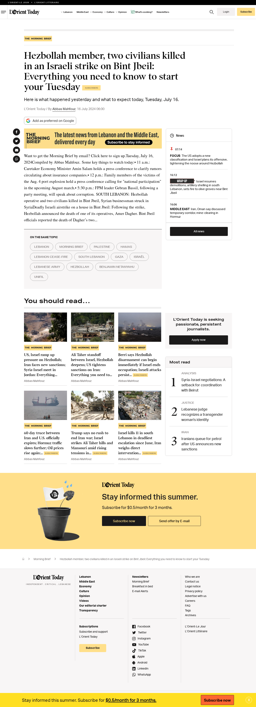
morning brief (71, 247)
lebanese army (47, 267)
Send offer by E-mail (174, 521)
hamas (126, 247)
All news (199, 231)
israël (139, 257)
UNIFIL (39, 277)
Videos (84, 600)
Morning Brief (42, 559)
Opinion (84, 596)
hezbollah (80, 267)
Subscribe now (124, 521)
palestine (102, 247)
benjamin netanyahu (116, 267)
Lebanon (85, 576)
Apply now (199, 339)
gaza (119, 257)
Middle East (87, 581)
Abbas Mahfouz (63, 109)
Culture (84, 591)
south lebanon (91, 257)
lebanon (41, 247)
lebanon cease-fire (51, 257)
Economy (85, 586)
